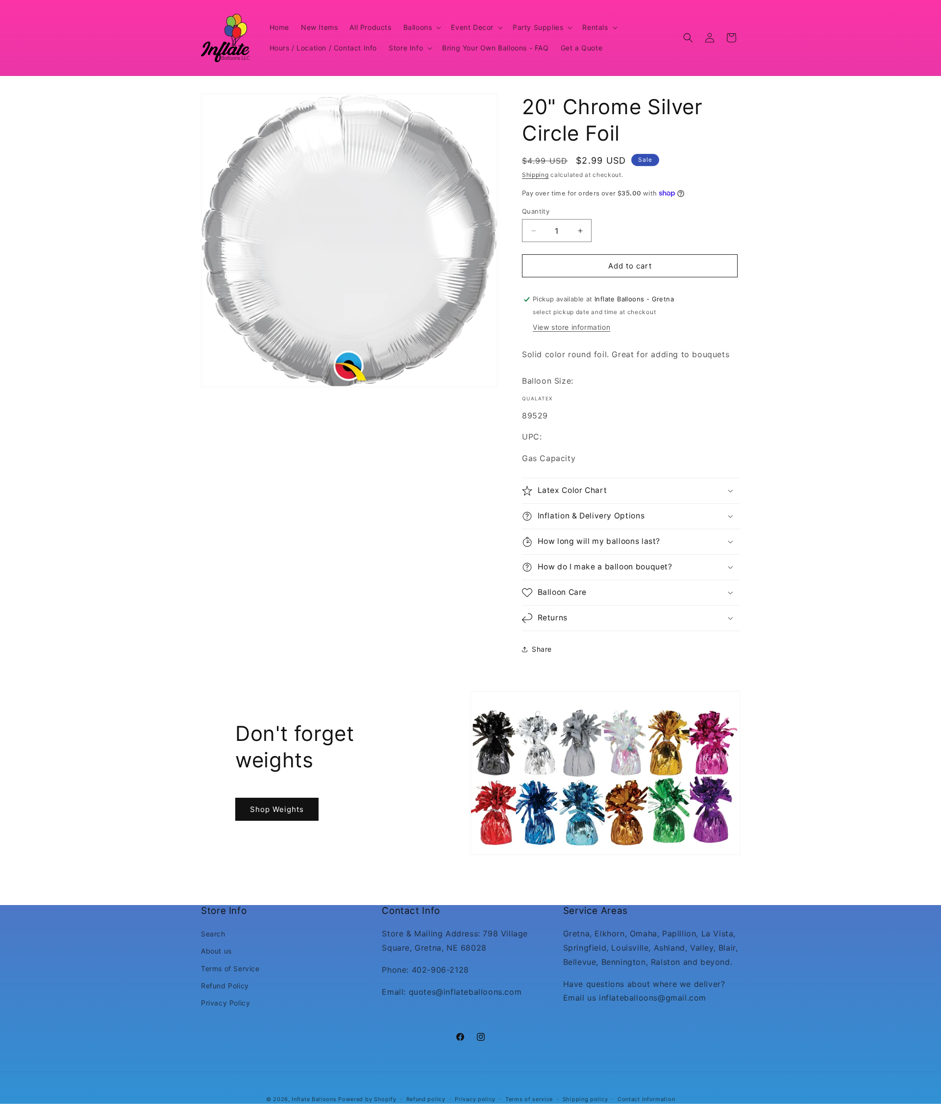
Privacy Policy (225, 1003)
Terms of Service (230, 968)
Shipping (535, 174)
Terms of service (529, 1098)
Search (213, 934)
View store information (571, 327)
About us (216, 951)
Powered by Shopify (367, 1099)
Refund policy (426, 1098)
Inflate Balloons (314, 1099)
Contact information (646, 1098)
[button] (421, 27)
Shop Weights (277, 808)
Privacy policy (475, 1098)
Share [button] (542, 649)
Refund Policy (225, 985)
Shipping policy (585, 1098)
